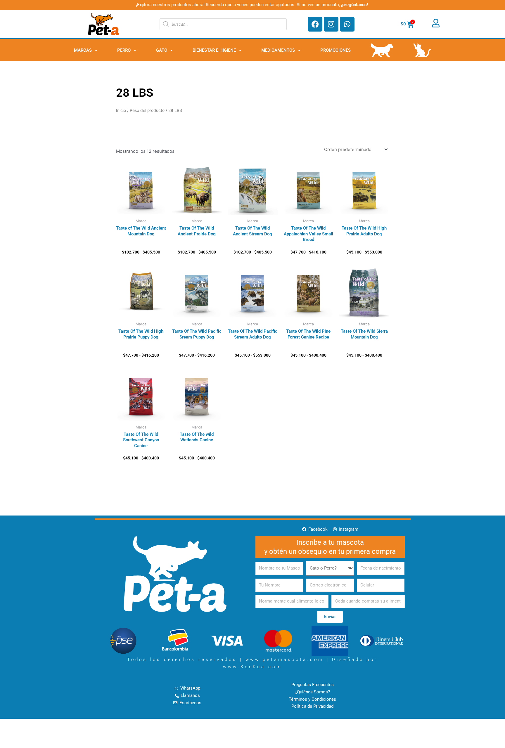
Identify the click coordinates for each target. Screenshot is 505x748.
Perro (124, 50)
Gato (161, 50)
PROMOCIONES (335, 50)
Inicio (121, 110)
